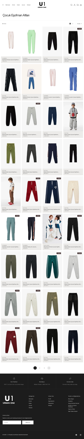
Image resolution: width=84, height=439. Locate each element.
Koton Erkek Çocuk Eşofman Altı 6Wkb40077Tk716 (31, 284)
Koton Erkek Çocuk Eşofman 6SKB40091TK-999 (72, 172)
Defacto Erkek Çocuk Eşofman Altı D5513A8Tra (30, 97)
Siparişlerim (51, 401)
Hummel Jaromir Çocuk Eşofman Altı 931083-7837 (73, 97)
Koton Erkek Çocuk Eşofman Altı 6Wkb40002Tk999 (52, 359)
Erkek (13, 5)
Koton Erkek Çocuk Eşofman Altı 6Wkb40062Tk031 (73, 284)
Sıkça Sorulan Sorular (73, 403)
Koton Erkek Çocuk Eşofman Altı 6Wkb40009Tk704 (10, 97)
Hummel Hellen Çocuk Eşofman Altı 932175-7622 (31, 59)
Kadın (18, 5)
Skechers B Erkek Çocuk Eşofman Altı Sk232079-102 (52, 246)
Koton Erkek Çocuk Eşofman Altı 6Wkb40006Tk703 (52, 209)
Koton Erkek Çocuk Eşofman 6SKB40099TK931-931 (30, 172)
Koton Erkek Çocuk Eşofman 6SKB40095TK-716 (51, 172)
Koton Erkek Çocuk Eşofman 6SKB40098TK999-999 (9, 134)
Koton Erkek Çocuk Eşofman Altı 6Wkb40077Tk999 (73, 246)
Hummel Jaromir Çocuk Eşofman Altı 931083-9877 (52, 97)
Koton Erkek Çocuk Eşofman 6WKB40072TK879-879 (9, 172)
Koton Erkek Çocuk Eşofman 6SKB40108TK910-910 (72, 134)
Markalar (8, 5)
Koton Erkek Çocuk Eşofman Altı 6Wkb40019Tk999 (73, 59)
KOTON (45, 58)
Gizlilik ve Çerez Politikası (72, 406)
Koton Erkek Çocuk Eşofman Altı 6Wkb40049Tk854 (52, 321)
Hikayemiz (51, 403)
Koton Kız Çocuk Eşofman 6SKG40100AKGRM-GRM (29, 134)
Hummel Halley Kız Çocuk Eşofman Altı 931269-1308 (29, 246)
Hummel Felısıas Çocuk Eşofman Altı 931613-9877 (10, 59)
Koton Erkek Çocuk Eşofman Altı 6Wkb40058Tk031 (31, 321)
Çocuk (23, 5)
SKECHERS (46, 245)
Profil (49, 398)
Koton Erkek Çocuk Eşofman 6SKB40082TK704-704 (51, 134)
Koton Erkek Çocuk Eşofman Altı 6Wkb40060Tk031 (10, 321)
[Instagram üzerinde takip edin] (80, 435)
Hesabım (70, 401)
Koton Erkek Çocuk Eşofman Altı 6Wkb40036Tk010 (73, 209)
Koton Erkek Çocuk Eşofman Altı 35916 (31, 209)
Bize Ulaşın (71, 398)
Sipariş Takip (71, 409)
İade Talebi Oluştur (73, 411)
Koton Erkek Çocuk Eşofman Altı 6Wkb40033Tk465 (10, 359)
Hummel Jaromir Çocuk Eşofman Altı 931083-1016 (10, 246)
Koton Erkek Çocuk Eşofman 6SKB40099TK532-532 (9, 209)
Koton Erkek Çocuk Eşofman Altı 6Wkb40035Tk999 (73, 321)
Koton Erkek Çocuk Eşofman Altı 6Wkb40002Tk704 (73, 359)
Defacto (25, 95)
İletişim (29, 5)
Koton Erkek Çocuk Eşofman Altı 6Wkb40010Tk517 (31, 359)
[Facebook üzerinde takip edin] (76, 435)
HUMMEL (4, 58)
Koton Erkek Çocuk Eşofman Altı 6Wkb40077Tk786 (10, 284)
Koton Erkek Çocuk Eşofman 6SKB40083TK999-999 (51, 59)
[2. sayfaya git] (49, 368)
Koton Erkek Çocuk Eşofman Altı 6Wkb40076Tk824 (52, 284)
